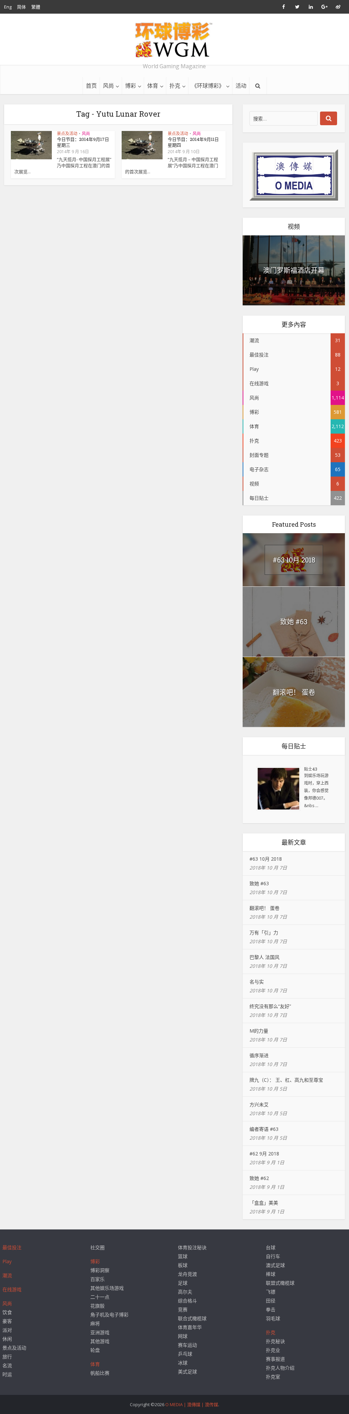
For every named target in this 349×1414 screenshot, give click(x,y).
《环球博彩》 (208, 85)
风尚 (108, 85)
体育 (152, 85)
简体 (21, 7)
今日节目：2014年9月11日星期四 (193, 142)
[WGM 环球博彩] (174, 39)
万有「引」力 (263, 932)
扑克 (174, 85)
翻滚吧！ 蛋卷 (294, 692)
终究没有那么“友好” (270, 1006)
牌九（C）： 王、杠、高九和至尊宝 (286, 1080)
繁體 (35, 7)
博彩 (130, 85)
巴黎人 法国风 (264, 957)
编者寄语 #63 (263, 1129)
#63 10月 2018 (294, 559)
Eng (8, 7)
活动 (241, 85)
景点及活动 (67, 133)
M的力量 (258, 1030)
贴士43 (310, 769)
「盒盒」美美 (263, 1202)
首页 (91, 85)
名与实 (256, 981)
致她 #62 (259, 1178)
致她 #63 (293, 621)
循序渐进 (259, 1055)
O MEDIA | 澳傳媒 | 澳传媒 (191, 1404)
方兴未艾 (259, 1104)
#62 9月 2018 (264, 1153)
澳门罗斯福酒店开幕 (293, 270)
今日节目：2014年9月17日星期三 (83, 142)
